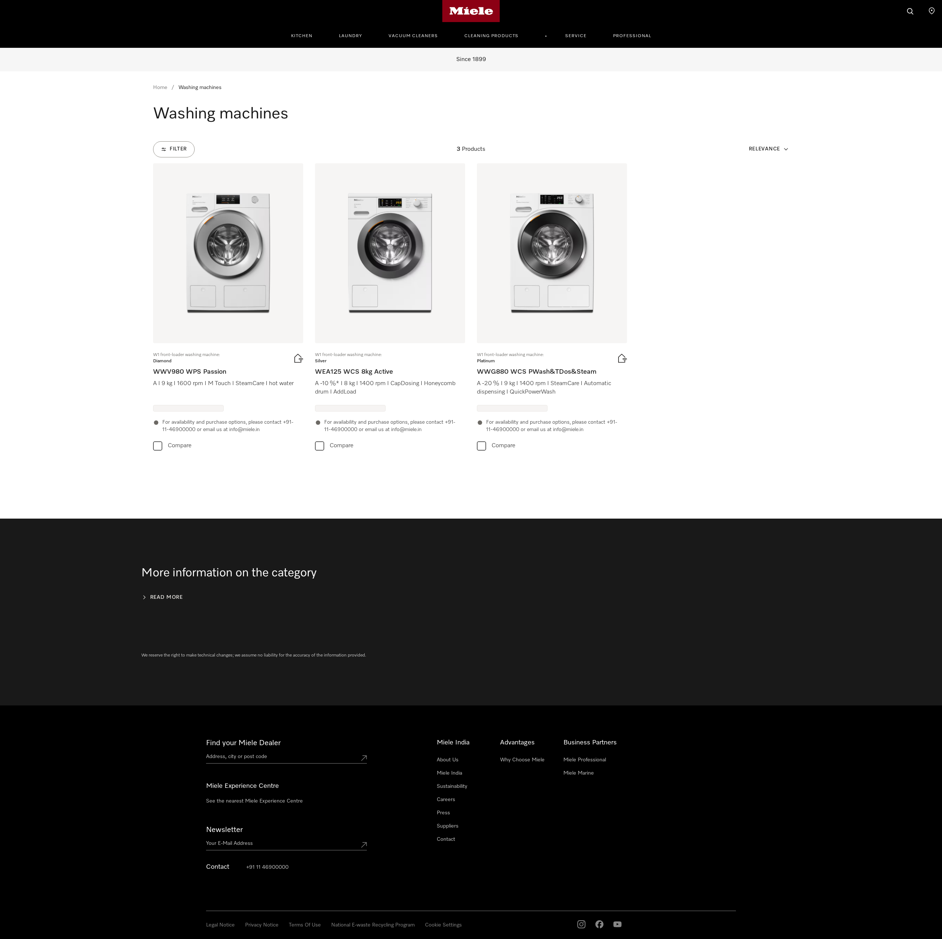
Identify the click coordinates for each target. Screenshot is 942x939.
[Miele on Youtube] (617, 924)
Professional (632, 36)
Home (160, 87)
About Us (447, 759)
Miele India (449, 773)
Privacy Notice (262, 925)
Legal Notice (220, 925)
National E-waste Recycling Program (373, 925)
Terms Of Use (305, 925)
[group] (228, 308)
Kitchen (301, 36)
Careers (446, 799)
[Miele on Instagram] (581, 924)
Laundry (350, 36)
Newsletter (224, 829)
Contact (446, 839)
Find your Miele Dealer (243, 743)
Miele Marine (578, 773)
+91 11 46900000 (267, 867)
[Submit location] (364, 758)
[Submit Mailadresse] (364, 845)
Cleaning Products (491, 36)
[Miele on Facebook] (599, 924)
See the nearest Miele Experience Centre (254, 801)
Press (443, 812)
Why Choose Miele (522, 759)
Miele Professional (584, 759)
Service (576, 36)
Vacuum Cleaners (413, 36)
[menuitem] (306, 35)
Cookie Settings (443, 925)
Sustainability (452, 786)
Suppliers (447, 826)
